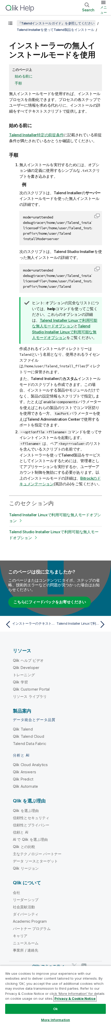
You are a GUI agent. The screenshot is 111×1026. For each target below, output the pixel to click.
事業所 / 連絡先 (25, 950)
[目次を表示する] (10, 23)
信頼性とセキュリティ (31, 818)
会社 (16, 892)
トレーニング (24, 675)
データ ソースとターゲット (35, 861)
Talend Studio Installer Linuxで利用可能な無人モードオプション (64, 332)
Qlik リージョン (26, 868)
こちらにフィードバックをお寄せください (49, 601)
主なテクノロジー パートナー (37, 854)
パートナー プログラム (32, 928)
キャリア (20, 936)
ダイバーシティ (25, 914)
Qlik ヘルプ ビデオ (28, 660)
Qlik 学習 (20, 682)
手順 (18, 83)
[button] (97, 216)
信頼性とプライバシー (31, 825)
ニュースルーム (25, 943)
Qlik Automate (25, 786)
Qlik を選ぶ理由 (26, 810)
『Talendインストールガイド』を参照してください (56, 23)
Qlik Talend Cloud (28, 736)
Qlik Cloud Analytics (30, 764)
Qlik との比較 (24, 846)
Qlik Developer (26, 667)
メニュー (103, 9)
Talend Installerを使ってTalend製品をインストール (55, 30)
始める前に (24, 76)
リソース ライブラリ (30, 696)
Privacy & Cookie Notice (75, 998)
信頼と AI (20, 832)
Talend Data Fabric (29, 743)
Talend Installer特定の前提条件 (36, 134)
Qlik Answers (24, 772)
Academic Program (30, 921)
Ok (55, 1009)
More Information (55, 1020)
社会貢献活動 (24, 907)
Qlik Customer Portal (31, 689)
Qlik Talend (23, 729)
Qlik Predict (23, 779)
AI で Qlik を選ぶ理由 (30, 839)
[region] (55, 995)
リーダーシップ (25, 899)
